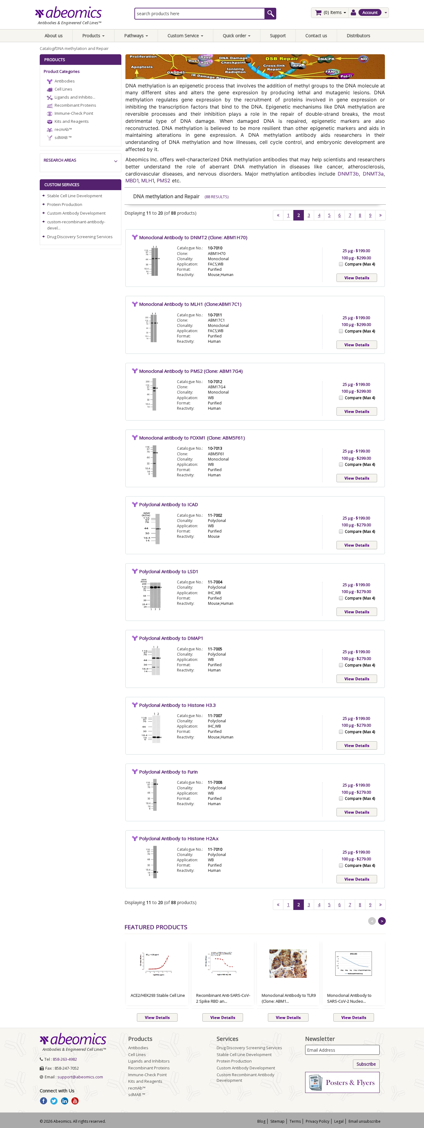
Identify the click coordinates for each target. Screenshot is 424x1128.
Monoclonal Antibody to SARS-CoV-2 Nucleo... (349, 998)
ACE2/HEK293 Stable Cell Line (158, 995)
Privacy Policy (317, 1121)
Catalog (47, 48)
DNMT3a (373, 174)
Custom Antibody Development (76, 213)
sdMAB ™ (63, 137)
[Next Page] (380, 215)
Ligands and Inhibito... (75, 97)
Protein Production (64, 204)
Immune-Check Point (74, 113)
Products (91, 35)
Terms (295, 1121)
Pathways (134, 35)
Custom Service (184, 35)
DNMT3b (348, 174)
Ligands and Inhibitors (149, 1061)
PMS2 (163, 180)
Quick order (235, 35)
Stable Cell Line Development (74, 195)
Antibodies (65, 81)
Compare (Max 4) (360, 264)
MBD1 (131, 180)
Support (278, 35)
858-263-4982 (65, 1059)
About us (54, 35)
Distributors (358, 35)
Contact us (316, 35)
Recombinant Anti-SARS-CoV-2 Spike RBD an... (223, 998)
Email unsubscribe (365, 1121)
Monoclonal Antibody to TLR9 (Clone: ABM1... (289, 998)
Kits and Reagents (72, 121)
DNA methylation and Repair (82, 48)
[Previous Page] (278, 215)
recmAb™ (63, 129)
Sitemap (277, 1121)
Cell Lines (63, 89)
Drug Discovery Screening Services (80, 236)
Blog (261, 1121)
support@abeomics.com (80, 1077)
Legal (339, 1121)
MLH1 (147, 180)
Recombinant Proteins (75, 105)
